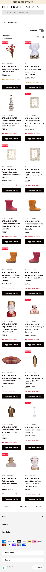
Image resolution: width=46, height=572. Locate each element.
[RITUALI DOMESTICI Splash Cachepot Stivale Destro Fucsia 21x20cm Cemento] (11, 205)
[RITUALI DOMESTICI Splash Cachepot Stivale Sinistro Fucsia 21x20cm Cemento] (34, 257)
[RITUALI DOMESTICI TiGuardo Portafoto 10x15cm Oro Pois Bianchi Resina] (34, 103)
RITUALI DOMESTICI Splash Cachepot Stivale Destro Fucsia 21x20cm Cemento (11, 225)
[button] (38, 7)
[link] (9, 506)
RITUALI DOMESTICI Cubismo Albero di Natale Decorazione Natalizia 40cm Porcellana (11, 122)
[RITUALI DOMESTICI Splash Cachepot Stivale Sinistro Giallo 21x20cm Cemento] (11, 257)
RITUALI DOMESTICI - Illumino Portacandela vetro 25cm (33, 429)
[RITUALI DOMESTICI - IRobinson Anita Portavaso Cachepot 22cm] (11, 463)
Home (4, 22)
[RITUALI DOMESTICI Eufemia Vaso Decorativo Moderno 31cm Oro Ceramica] (34, 360)
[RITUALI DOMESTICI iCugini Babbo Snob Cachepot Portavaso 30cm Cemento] (11, 308)
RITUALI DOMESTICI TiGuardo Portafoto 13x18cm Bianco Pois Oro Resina (34, 173)
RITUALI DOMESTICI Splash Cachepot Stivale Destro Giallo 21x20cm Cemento (34, 225)
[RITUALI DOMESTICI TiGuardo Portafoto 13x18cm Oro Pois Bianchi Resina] (11, 154)
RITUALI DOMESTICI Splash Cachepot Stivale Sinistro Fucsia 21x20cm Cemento (34, 276)
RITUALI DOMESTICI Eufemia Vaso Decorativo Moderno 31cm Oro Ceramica (34, 379)
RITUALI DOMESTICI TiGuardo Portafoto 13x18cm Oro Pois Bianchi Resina (11, 173)
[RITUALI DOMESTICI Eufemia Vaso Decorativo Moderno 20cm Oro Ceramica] (11, 411)
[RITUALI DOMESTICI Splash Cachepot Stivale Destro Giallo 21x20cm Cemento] (34, 206)
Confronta (33, 31)
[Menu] (42, 7)
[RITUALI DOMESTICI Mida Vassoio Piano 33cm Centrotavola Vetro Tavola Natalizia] (11, 360)
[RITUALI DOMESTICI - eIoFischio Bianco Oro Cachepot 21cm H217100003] (34, 51)
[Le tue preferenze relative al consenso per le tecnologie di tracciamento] (4, 568)
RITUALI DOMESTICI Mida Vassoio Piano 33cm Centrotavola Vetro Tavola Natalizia (11, 379)
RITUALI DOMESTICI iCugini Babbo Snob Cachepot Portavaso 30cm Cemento (9, 328)
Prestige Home (11, 567)
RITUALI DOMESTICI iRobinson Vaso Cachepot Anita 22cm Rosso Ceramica (34, 328)
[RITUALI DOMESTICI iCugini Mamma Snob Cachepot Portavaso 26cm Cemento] (34, 463)
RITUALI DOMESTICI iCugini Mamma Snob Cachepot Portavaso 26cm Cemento (33, 482)
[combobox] (23, 12)
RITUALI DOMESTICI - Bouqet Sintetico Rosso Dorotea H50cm (10, 69)
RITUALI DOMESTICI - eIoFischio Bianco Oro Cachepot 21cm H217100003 (33, 70)
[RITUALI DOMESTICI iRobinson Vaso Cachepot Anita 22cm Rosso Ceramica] (34, 309)
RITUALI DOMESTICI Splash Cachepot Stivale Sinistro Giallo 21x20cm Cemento (11, 276)
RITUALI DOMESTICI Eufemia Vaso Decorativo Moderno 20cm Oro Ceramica (11, 431)
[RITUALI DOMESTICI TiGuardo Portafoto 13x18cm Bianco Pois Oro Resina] (34, 154)
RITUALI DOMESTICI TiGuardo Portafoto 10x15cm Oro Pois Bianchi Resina (34, 122)
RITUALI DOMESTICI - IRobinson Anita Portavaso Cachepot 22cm (10, 482)
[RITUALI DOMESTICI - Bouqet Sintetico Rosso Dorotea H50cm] (11, 51)
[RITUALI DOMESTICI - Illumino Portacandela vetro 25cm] (34, 412)
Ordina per (6, 35)
